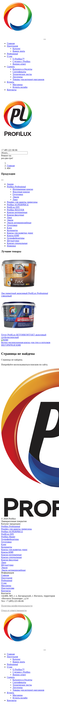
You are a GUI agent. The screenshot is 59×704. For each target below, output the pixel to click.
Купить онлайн (20, 87)
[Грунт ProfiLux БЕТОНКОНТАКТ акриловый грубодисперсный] (19, 332)
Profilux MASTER (15, 210)
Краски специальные (17, 243)
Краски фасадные (15, 215)
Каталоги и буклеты (22, 69)
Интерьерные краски (23, 189)
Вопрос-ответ (19, 64)
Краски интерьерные (17, 212)
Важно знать (19, 51)
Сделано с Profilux (21, 61)
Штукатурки (13, 240)
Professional (12, 53)
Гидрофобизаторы (15, 238)
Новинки (11, 246)
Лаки (15, 199)
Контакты (11, 89)
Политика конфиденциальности (17, 606)
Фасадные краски (21, 192)
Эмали (16, 197)
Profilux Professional (16, 186)
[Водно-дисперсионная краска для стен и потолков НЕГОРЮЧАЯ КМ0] (4, 340)
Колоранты (12, 230)
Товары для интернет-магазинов (28, 79)
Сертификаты (19, 71)
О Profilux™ (18, 59)
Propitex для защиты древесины (22, 202)
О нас (9, 56)
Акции (10, 184)
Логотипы (18, 77)
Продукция (12, 46)
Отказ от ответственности (14, 610)
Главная (11, 43)
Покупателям (7, 588)
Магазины (18, 84)
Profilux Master (8, 536)
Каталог (16, 48)
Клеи (9, 228)
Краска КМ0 (13, 235)
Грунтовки (18, 194)
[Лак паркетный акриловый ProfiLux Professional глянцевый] (19, 290)
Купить (10, 82)
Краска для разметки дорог (20, 233)
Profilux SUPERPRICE (18, 204)
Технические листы (22, 74)
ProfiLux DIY (13, 207)
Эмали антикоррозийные (19, 222)
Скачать (11, 66)
